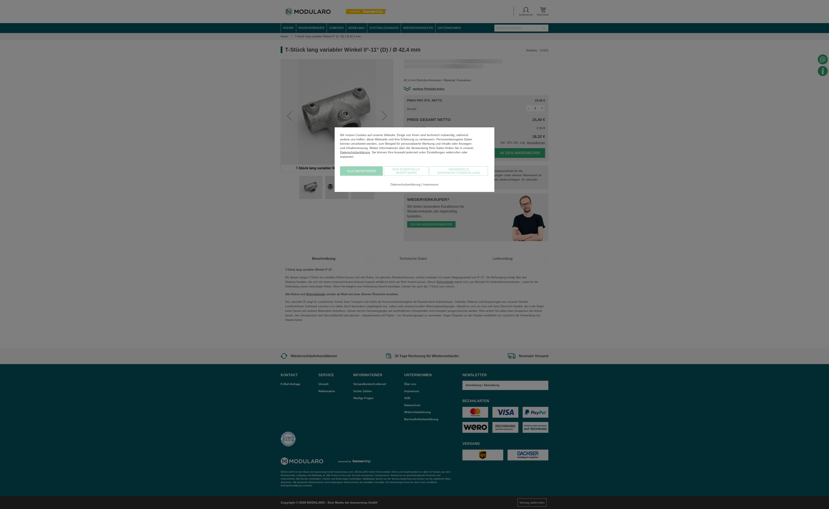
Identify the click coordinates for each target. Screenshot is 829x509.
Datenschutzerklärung (355, 152)
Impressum (430, 184)
